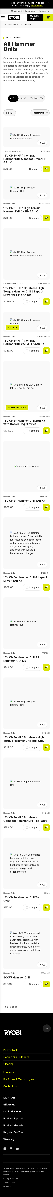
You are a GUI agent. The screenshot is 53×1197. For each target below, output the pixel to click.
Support (42, 11)
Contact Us (10, 1086)
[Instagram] (11, 1149)
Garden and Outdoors (16, 1057)
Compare (34, 169)
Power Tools (10, 1050)
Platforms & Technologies (18, 1079)
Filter (10, 113)
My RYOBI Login (35, 17)
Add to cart (46, 169)
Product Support (13, 1118)
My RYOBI (9, 1097)
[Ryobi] (14, 17)
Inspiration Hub (12, 1111)
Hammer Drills (9, 204)
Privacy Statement (10, 1178)
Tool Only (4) (36, 98)
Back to (19, 25)
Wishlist (18, 11)
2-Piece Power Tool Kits (13, 151)
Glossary (7, 1186)
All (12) (13, 98)
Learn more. (37, 5)
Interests (8, 1072)
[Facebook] (4, 1149)
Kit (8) (23, 98)
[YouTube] (17, 1149)
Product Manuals (13, 1125)
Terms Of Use (9, 1182)
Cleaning (8, 1063)
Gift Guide (9, 1104)
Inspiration (30, 11)
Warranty (8, 1139)
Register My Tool (13, 1132)
